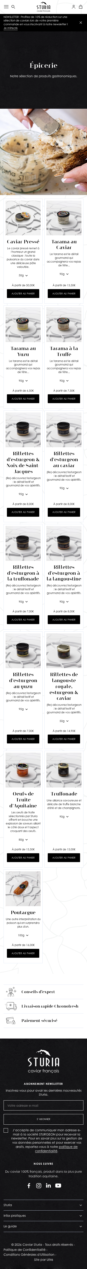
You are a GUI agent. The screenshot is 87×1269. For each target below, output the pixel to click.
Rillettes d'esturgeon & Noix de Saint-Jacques (23, 462)
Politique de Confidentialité (25, 1250)
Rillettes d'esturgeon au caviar (64, 459)
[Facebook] (28, 1185)
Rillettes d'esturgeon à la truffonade (23, 573)
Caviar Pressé (23, 242)
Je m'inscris (11, 28)
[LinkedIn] (48, 1185)
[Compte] (73, 7)
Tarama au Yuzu (23, 351)
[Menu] (6, 7)
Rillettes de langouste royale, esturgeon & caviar (64, 686)
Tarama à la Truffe (64, 351)
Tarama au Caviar (64, 245)
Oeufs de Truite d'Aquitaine (23, 800)
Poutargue (23, 912)
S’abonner (43, 1119)
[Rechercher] (13, 7)
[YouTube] (58, 1185)
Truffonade (64, 794)
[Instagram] (38, 1185)
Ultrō (50, 1259)
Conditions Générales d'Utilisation (29, 1254)
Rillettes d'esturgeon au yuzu (23, 680)
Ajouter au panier (23, 293)
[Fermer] (80, 22)
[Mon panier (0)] (80, 7)
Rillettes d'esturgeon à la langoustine (64, 573)
